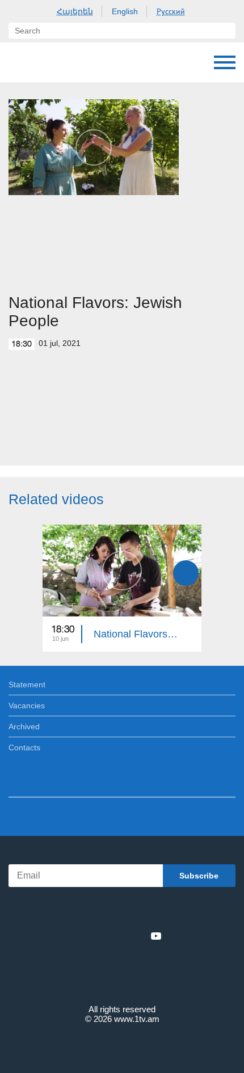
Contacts (24, 747)
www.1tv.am (136, 1019)
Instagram (137, 936)
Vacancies (27, 705)
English (125, 11)
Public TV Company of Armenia (66, 62)
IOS (90, 911)
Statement (27, 684)
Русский (171, 11)
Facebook (82, 936)
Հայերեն (75, 11)
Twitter (99, 936)
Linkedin (118, 936)
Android (154, 911)
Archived (24, 726)
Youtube (156, 936)
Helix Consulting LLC (122, 1045)
